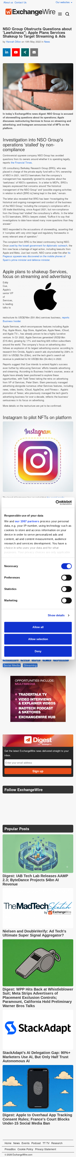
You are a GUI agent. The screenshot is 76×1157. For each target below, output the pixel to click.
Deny (38, 651)
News (47, 41)
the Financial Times (21, 162)
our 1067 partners (27, 521)
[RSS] (41, 798)
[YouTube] (16, 52)
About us (8, 2)
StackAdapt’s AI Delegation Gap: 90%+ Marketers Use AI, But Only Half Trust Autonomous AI (36, 1057)
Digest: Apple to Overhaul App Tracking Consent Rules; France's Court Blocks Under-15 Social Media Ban (37, 1119)
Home (8, 1143)
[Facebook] (23, 798)
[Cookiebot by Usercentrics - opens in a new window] (55, 502)
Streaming (30, 665)
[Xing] (25, 52)
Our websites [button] (63, 2)
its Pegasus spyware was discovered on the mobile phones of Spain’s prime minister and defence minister (36, 256)
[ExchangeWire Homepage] (30, 12)
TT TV (46, 1143)
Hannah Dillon (13, 41)
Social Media (12, 665)
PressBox (10, 1149)
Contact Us (21, 2)
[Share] (7, 52)
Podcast (36, 1143)
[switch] (66, 578)
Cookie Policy (25, 1149)
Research (57, 1143)
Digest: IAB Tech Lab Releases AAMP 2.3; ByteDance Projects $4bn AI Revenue (35, 880)
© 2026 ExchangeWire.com (18, 1154)
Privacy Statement (45, 1149)
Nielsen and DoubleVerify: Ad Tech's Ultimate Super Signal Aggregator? (34, 933)
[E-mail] (34, 52)
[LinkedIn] (32, 798)
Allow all (38, 627)
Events (26, 1143)
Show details (56, 615)
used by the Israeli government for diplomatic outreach (38, 245)
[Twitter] (15, 798)
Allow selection (38, 639)
